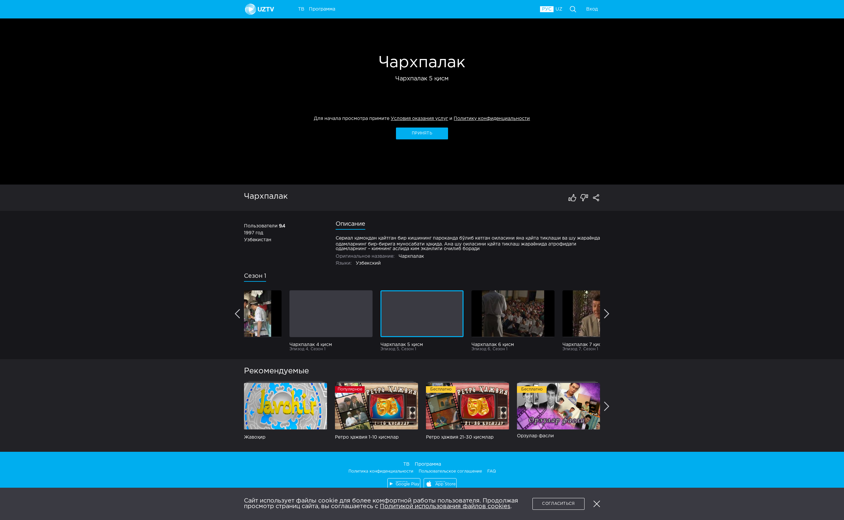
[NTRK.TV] (260, 9)
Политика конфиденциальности (380, 471)
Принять (422, 133)
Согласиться (558, 504)
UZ (559, 9)
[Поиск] (573, 9)
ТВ (406, 464)
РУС (547, 9)
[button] (596, 504)
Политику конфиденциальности (492, 119)
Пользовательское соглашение (450, 471)
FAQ (491, 471)
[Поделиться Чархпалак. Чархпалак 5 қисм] (596, 197)
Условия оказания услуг (419, 119)
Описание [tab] (350, 224)
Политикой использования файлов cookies (445, 506)
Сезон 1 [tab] (255, 276)
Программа (428, 464)
